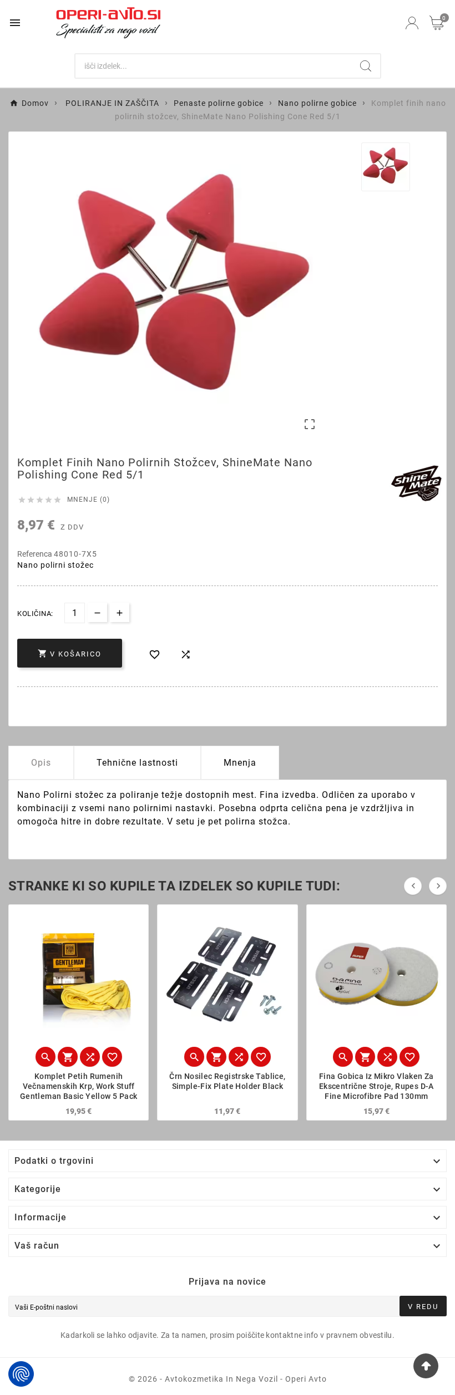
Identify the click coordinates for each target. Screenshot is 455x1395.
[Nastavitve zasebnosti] (21, 1374)
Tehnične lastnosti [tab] (137, 762)
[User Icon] (412, 23)
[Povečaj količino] (119, 612)
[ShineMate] (416, 483)
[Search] (365, 66)
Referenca (35, 553)
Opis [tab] (41, 762)
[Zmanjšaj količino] (97, 612)
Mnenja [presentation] (240, 762)
